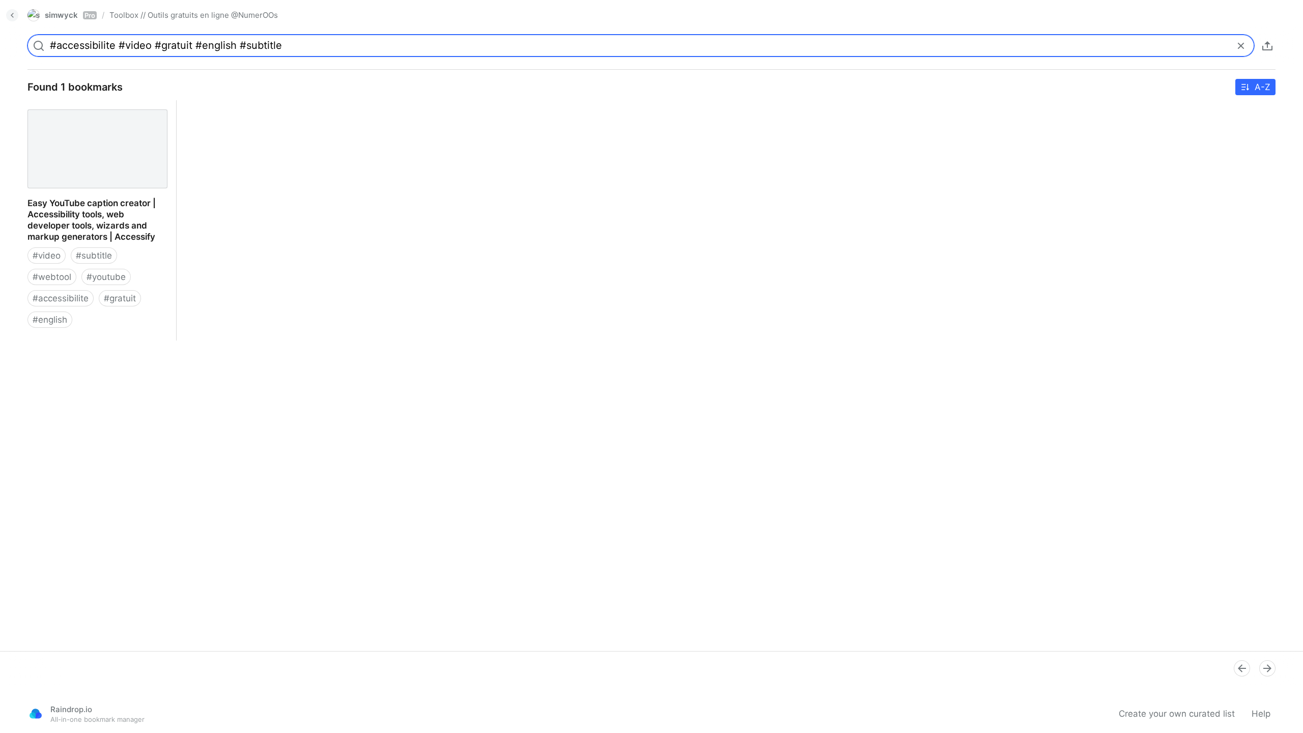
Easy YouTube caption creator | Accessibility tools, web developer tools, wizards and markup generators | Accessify (96, 123)
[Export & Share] (1267, 46)
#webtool (52, 277)
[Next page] (1267, 668)
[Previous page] (1242, 668)
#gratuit (120, 298)
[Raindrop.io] (35, 714)
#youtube (106, 277)
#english (50, 320)
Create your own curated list (1177, 714)
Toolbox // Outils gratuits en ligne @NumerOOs (193, 15)
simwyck (70, 15)
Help (1261, 714)
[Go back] (12, 15)
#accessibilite (61, 298)
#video (47, 255)
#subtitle (94, 255)
